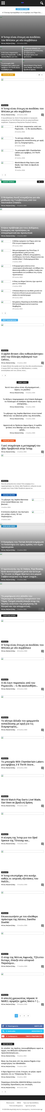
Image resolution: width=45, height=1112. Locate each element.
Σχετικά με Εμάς (31, 1106)
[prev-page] (2, 175)
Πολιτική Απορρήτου (16, 1106)
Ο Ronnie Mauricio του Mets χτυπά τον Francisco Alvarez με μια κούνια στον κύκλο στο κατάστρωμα (27, 293)
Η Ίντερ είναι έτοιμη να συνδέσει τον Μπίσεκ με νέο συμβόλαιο (20, 38)
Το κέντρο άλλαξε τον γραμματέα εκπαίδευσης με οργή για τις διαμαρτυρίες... (29, 140)
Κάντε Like (38, 1026)
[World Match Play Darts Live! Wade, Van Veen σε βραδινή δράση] (7, 165)
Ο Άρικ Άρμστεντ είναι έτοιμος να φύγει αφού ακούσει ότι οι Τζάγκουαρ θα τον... (21, 1072)
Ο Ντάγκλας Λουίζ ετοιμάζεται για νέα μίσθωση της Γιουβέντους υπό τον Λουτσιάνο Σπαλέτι (20, 200)
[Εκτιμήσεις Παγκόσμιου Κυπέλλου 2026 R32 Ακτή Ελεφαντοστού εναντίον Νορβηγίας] (6, 304)
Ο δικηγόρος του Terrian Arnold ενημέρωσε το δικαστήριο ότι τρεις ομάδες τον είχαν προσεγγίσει (22, 544)
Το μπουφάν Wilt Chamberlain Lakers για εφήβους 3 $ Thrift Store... (28, 152)
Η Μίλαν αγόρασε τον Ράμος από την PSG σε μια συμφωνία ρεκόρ (26, 242)
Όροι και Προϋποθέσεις (31, 1103)
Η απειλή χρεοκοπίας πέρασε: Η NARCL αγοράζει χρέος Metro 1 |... (20, 1000)
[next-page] (5, 175)
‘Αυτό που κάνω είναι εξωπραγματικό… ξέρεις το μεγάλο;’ (22, 388)
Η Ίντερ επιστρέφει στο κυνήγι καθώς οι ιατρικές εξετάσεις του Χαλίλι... (19, 878)
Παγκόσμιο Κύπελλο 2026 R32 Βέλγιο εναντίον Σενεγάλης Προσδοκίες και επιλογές (21, 1083)
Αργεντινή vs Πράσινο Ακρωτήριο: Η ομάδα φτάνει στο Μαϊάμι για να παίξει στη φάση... (22, 427)
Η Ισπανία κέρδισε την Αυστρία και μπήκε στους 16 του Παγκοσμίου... (15, 514)
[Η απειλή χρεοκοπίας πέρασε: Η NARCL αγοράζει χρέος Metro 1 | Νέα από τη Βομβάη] (22, 984)
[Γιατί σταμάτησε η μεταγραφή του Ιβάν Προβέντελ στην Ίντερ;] (22, 468)
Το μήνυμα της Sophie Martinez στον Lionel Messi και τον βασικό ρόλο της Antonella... (22, 414)
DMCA (19, 1103)
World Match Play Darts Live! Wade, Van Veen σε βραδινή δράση (33, 67)
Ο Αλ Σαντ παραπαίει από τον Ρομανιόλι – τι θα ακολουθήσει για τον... (11, 54)
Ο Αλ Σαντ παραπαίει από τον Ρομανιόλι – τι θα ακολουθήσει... (29, 127)
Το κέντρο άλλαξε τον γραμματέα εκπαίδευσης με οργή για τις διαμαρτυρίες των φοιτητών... (33, 52)
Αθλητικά (5, 105)
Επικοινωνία (10, 1103)
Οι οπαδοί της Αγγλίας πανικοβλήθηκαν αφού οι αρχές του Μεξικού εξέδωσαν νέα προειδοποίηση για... (22, 1050)
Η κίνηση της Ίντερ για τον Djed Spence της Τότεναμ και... (19, 839)
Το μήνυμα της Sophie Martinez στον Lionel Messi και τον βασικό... (14, 501)
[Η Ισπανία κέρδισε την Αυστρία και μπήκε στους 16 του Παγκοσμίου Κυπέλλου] (38, 515)
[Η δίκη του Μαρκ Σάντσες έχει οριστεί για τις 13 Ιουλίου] (6, 284)
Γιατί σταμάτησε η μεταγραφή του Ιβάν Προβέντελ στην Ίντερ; (20, 447)
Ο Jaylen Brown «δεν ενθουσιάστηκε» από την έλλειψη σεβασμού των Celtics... (22, 356)
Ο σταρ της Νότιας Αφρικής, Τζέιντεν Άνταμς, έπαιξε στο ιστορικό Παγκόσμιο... (22, 960)
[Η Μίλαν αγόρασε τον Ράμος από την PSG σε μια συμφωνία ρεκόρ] (6, 243)
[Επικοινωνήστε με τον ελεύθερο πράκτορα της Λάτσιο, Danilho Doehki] (22, 902)
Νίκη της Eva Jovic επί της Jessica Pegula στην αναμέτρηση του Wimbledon (20, 1062)
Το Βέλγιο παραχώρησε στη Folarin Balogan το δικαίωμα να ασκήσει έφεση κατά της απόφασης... (22, 401)
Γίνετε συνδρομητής (34, 1036)
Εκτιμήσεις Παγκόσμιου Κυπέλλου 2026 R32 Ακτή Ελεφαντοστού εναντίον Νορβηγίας (27, 304)
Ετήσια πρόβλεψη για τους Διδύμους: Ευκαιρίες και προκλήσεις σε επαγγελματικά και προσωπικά (20, 230)
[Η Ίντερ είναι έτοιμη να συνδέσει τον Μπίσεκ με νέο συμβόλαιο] (22, 30)
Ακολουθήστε (37, 1031)
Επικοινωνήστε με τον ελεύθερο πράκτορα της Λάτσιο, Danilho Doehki (19, 919)
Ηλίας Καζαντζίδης (8, 43)
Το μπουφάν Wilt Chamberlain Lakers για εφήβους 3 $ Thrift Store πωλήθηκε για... (10, 66)
